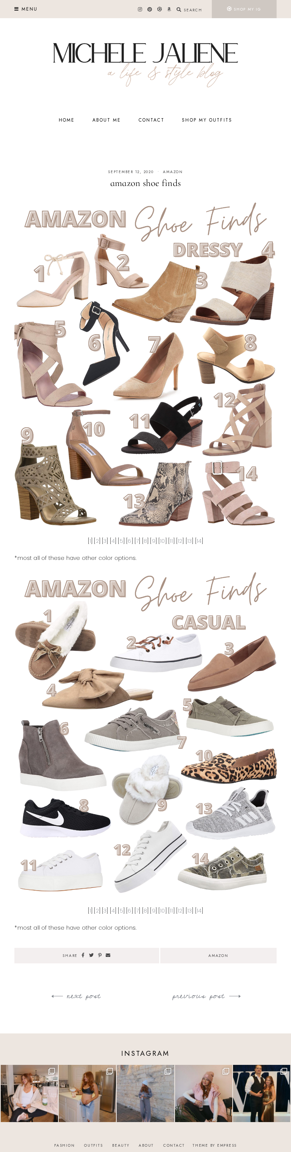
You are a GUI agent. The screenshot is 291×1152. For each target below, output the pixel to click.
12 (180, 541)
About (146, 1145)
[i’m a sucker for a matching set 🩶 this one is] (145, 1093)
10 (162, 541)
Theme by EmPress (214, 1145)
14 (199, 541)
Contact (152, 120)
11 (171, 541)
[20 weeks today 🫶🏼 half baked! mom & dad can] (87, 1093)
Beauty (121, 1145)
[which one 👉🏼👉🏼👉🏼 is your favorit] (29, 1093)
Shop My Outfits (207, 120)
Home (67, 120)
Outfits (93, 1145)
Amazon (173, 172)
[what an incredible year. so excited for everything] (261, 1093)
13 (189, 541)
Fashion (64, 1145)
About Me (106, 120)
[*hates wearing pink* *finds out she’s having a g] (203, 1093)
